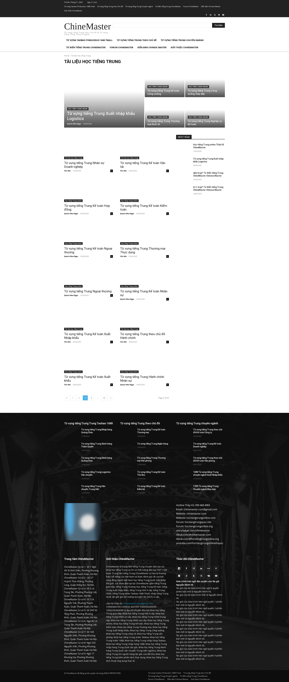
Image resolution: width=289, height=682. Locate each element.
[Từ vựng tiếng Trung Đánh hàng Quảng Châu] (71, 462)
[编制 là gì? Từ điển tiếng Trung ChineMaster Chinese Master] (183, 177)
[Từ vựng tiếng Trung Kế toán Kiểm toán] (144, 190)
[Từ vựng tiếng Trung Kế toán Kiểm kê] (127, 490)
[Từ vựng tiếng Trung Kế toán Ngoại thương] (88, 232)
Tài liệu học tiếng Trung (73, 158)
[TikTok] (186, 576)
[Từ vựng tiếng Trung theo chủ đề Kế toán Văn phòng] (183, 462)
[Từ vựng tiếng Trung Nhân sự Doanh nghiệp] (88, 147)
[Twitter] (215, 15)
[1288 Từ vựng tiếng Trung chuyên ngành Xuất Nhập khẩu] (183, 476)
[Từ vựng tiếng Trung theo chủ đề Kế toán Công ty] (183, 433)
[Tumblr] (194, 576)
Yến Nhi (67, 171)
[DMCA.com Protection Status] (83, 539)
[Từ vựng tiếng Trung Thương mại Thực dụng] (144, 232)
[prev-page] (66, 397)
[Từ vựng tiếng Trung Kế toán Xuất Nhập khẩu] (88, 318)
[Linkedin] (201, 569)
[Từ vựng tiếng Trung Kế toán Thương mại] (127, 433)
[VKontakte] (209, 576)
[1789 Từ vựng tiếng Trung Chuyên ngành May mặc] (183, 490)
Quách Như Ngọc (71, 213)
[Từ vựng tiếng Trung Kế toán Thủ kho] (127, 476)
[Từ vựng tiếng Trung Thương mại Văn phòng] (127, 462)
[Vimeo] (219, 15)
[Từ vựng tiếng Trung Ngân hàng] (127, 447)
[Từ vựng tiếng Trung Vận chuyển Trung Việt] (71, 490)
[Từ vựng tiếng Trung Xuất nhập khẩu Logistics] (104, 97)
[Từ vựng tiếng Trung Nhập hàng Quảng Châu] (71, 433)
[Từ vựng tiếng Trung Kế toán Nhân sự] (144, 275)
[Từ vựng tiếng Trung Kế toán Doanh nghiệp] (183, 447)
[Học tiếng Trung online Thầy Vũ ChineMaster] (183, 148)
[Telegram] (179, 576)
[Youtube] (223, 15)
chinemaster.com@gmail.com (138, 603)
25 (104, 398)
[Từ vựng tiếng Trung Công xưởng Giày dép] (205, 82)
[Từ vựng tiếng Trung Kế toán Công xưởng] (165, 82)
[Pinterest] (216, 569)
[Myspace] (209, 569)
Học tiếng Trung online (77, 109)
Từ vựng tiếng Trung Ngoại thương (88, 291)
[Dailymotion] (179, 569)
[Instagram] (210, 15)
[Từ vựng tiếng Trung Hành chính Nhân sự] (144, 361)
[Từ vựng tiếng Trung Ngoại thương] (88, 275)
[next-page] (110, 397)
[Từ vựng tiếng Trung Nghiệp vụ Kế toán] (205, 113)
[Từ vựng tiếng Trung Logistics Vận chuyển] (71, 476)
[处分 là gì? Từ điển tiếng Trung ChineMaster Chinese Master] (183, 191)
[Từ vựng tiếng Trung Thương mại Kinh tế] (165, 113)
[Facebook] (206, 15)
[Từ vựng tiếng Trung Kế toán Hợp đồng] (88, 190)
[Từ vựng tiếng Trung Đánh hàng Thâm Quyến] (71, 447)
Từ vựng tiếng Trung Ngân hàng (152, 444)
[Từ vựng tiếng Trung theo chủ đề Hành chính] (144, 318)
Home (66, 55)
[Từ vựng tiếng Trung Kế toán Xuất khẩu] (88, 361)
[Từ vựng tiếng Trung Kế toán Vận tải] (144, 147)
